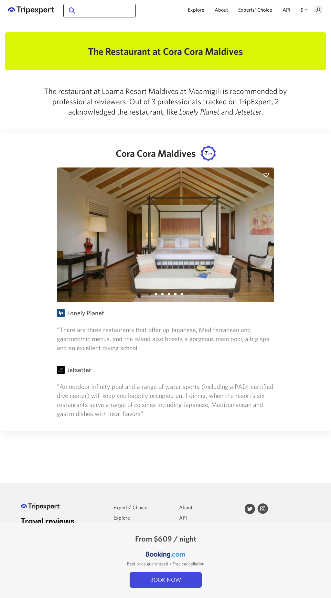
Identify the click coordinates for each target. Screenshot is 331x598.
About (221, 10)
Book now (165, 579)
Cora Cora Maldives (164, 153)
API (286, 10)
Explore (196, 10)
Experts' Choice (255, 10)
